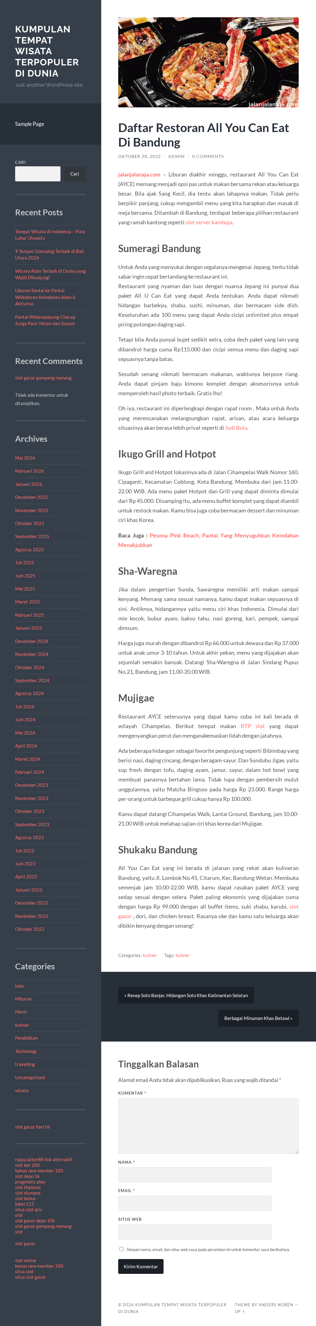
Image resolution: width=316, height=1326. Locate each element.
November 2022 (31, 916)
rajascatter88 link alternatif (43, 1159)
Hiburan (23, 998)
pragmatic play (30, 1181)
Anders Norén (276, 1304)
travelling (25, 1064)
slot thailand (27, 1187)
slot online (25, 1260)
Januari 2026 (28, 484)
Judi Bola (236, 427)
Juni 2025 (25, 575)
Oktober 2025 (29, 523)
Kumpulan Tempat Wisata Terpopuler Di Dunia (47, 51)
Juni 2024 (25, 719)
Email (126, 1190)
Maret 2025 (27, 601)
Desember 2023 (31, 785)
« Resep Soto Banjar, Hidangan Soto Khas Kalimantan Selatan (186, 995)
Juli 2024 (24, 706)
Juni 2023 (25, 863)
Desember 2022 (31, 902)
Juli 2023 (24, 850)
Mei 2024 (25, 733)
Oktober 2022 (29, 929)
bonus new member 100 (39, 1170)
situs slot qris (28, 1209)
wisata (22, 1090)
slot (19, 1215)
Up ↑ (240, 1311)
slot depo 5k (27, 1176)
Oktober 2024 (29, 667)
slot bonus (25, 1198)
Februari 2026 (29, 471)
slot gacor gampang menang (43, 377)
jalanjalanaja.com (139, 174)
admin (176, 156)
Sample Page (29, 124)
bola (19, 985)
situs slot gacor (30, 1277)
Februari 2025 (29, 615)
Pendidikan (26, 1038)
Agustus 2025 (29, 549)
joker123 (24, 1204)
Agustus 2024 (29, 693)
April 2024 (26, 745)
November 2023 (31, 798)
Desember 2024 (31, 641)
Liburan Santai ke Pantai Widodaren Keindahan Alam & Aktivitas (45, 297)
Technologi (26, 1051)
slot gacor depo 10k (35, 1220)
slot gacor (25, 1243)
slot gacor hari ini (32, 1126)
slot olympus (28, 1192)
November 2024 (31, 654)
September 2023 (32, 824)
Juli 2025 (24, 562)
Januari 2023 (28, 890)
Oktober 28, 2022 (139, 156)
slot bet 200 (27, 1165)
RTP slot (253, 726)
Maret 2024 (27, 759)
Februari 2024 (29, 772)
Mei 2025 (25, 588)
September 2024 (32, 680)
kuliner (22, 1025)
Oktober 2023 (29, 811)
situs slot (24, 1271)
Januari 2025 (28, 628)
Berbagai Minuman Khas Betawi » (258, 1018)
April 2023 (26, 876)
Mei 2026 (25, 458)
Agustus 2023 (29, 837)
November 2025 (31, 510)
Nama (126, 1162)
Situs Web (130, 1219)
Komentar (132, 1093)
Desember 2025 (31, 497)
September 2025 (32, 536)
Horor (21, 1011)
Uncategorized (30, 1077)
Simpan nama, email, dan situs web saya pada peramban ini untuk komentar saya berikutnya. (208, 1249)
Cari (20, 162)
